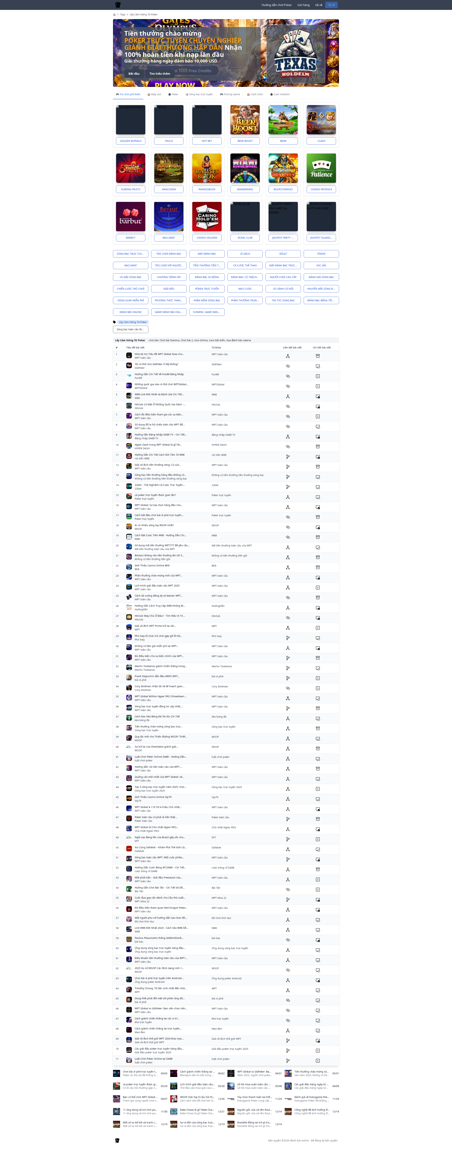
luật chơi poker (144, 760)
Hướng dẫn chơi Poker (277, 5)
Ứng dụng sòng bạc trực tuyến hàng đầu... (160, 948)
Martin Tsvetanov (145, 669)
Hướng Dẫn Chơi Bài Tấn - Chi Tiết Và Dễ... (160, 887)
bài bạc (139, 941)
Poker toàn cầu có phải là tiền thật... (156, 817)
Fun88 (138, 378)
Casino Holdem (207, 237)
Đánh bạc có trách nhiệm (247, 277)
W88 (137, 398)
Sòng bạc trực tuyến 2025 (150, 790)
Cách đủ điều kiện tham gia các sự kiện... (159, 414)
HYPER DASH (142, 448)
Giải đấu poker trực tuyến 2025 (153, 1052)
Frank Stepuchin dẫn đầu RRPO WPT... (157, 676)
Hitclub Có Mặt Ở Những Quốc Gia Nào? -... (160, 404)
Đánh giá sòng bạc (321, 277)
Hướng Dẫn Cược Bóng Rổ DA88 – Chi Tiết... (160, 867)
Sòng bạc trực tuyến (131, 253)
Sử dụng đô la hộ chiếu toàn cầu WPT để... (160, 424)
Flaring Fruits (130, 189)
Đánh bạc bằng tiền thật (323, 300)
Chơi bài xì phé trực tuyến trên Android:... (159, 978)
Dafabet (139, 851)
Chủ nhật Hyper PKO (147, 831)
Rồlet (283, 253)
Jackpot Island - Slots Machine (323, 237)
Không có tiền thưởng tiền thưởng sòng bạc (161, 478)
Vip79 (138, 800)
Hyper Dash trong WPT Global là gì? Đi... (158, 444)
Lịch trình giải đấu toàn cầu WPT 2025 (157, 585)
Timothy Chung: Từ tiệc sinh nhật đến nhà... (161, 988)
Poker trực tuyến (144, 498)
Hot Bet (207, 141)
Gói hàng (304, 5)
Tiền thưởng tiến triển (208, 265)
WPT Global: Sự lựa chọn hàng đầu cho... (159, 505)
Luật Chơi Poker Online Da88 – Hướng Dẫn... (161, 756)
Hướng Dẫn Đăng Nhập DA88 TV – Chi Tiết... (161, 434)
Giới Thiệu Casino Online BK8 (152, 565)
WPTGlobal (141, 388)
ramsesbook (207, 189)
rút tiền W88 (142, 458)
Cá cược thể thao (245, 265)
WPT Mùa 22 (142, 901)
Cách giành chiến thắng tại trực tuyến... (158, 1028)
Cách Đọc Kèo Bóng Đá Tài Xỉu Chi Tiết (157, 716)
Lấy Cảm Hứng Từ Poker (144, 14)
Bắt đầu (134, 70)
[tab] (128, 94)
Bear (283, 141)
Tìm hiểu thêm (160, 70)
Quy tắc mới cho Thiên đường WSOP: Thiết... (161, 736)
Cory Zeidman (143, 690)
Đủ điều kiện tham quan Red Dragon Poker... (161, 907)
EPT (137, 841)
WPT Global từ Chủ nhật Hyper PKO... (156, 827)
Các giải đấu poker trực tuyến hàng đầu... (159, 1048)
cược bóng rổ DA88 (146, 871)
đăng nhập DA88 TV (146, 438)
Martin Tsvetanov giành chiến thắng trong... (161, 666)
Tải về (331, 5)
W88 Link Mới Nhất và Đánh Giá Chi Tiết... (159, 394)
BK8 (137, 569)
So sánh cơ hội (283, 288)
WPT (137, 629)
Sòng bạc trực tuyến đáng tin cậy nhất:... (159, 706)
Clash (321, 141)
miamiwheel (245, 189)
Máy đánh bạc (207, 253)
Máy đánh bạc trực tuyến (285, 265)
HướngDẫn (141, 609)
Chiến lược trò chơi (130, 288)
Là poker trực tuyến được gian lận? (155, 495)
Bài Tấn (139, 891)
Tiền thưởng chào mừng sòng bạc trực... (159, 726)
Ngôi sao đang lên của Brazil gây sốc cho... (160, 837)
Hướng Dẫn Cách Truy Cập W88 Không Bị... (160, 605)
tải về (318, 5)
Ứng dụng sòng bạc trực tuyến (153, 951)
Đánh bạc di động (207, 277)
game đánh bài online (170, 312)
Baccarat (169, 237)
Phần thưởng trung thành (247, 300)
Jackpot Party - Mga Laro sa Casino (285, 237)
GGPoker (140, 367)
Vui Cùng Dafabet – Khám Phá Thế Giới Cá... (161, 847)
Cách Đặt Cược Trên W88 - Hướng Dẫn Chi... (160, 535)
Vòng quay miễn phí (131, 300)
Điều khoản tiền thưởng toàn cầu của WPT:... (161, 958)
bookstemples (283, 189)
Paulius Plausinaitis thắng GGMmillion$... (159, 938)
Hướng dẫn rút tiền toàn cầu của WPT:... (158, 766)
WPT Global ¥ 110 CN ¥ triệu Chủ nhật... (158, 807)
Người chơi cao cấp (283, 277)
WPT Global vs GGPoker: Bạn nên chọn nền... (161, 1008)
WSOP (138, 529)
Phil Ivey (140, 639)
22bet (138, 488)
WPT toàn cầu (143, 357)
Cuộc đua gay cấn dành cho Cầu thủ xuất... (160, 897)
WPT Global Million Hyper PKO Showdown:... (161, 696)
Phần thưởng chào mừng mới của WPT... (158, 575)
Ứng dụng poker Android (150, 982)
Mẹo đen (140, 1032)
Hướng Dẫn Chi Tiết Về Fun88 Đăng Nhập (159, 374)
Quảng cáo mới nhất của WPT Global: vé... (159, 776)
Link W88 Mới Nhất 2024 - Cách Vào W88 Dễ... (161, 927)
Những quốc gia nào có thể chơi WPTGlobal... (161, 384)
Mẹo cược (245, 288)
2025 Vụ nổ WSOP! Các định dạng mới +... (159, 968)
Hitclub (139, 408)
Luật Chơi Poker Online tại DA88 (154, 1058)
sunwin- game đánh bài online (209, 312)
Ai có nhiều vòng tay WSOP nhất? (154, 525)
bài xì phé (140, 680)
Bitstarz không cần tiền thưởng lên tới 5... (159, 555)
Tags (123, 14)
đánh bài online (131, 312)
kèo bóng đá (142, 720)
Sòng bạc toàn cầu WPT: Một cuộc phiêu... (159, 857)
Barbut (130, 237)
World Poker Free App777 (168, 44)
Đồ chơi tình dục (144, 921)
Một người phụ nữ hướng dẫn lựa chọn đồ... (161, 917)
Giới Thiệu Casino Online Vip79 (153, 797)
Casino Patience (321, 189)
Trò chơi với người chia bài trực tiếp (170, 265)
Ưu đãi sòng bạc (131, 277)
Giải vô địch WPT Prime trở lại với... (155, 625)
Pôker (321, 253)
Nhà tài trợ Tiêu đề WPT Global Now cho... (159, 354)
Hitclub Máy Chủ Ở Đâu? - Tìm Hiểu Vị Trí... (160, 615)
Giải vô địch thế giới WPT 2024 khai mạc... (159, 1038)
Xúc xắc (321, 265)
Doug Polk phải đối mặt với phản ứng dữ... (160, 998)
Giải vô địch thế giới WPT (149, 1042)
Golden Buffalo (130, 141)
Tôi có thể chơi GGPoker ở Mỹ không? (156, 364)
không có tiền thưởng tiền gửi (152, 559)
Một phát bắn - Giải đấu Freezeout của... (158, 877)
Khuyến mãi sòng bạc (321, 288)
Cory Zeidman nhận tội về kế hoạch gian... (160, 686)
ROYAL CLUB (245, 237)
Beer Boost (245, 141)
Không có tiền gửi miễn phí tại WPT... (157, 646)
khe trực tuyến (143, 1022)
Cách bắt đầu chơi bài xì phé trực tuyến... (159, 515)
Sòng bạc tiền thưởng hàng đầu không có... (160, 474)
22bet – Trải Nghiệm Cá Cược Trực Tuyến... (160, 485)
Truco (169, 141)
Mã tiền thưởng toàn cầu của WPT (155, 549)
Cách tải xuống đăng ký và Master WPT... (159, 595)
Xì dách (245, 253)
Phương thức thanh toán (170, 300)
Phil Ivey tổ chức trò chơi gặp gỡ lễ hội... (158, 636)
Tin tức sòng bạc (283, 300)
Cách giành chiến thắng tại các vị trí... (157, 1018)
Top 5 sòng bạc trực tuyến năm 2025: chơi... (160, 787)
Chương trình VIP (169, 277)
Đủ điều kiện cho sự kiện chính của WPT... (159, 656)
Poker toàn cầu (143, 820)
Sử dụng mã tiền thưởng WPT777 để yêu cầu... (162, 545)
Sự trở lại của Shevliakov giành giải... (156, 746)
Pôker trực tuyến (207, 288)
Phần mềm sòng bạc (207, 300)
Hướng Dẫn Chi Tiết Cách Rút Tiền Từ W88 (160, 454)
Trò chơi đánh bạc (168, 253)
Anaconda (169, 189)
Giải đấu (168, 288)
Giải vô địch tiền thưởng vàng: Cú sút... (158, 464)
